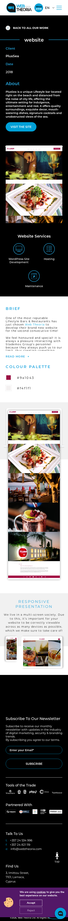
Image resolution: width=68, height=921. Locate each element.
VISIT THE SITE (21, 127)
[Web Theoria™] (19, 8)
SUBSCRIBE (34, 764)
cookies (41, 892)
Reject (31, 910)
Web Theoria (35, 324)
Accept (31, 903)
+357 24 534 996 (21, 840)
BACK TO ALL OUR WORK (30, 28)
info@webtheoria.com (26, 849)
